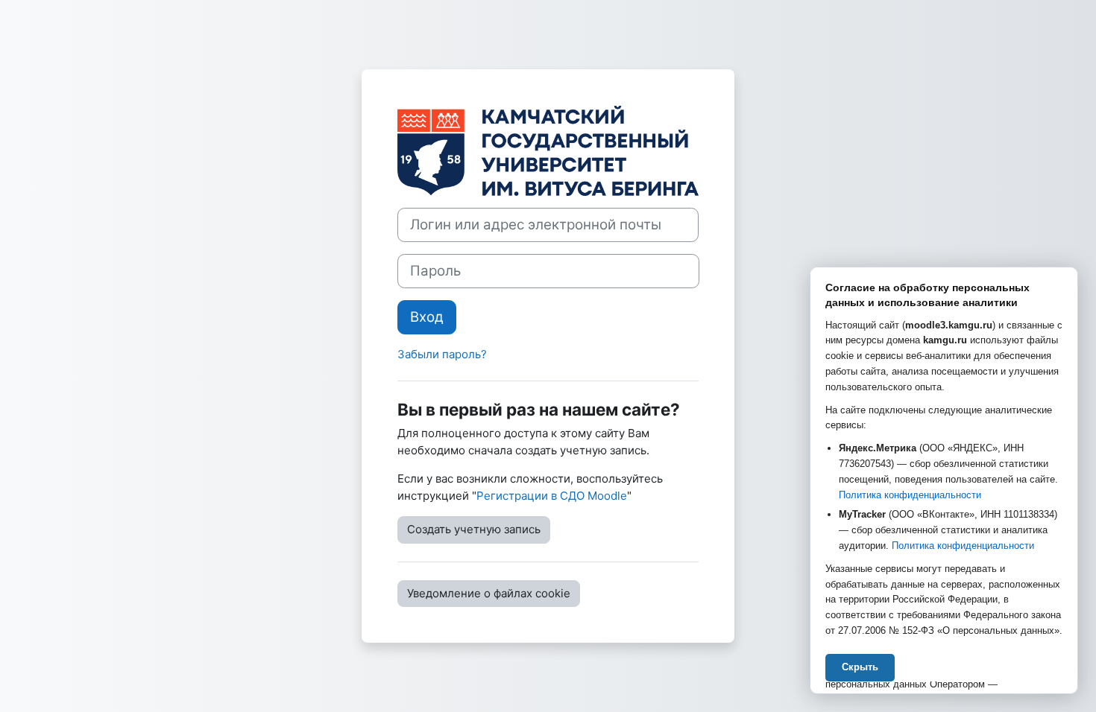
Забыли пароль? (442, 354)
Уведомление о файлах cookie (488, 593)
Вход (427, 316)
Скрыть (860, 667)
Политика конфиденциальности (910, 494)
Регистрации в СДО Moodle (551, 496)
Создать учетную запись (474, 529)
